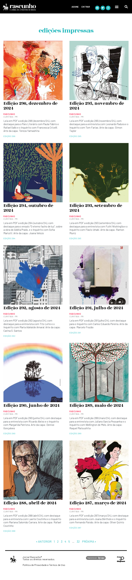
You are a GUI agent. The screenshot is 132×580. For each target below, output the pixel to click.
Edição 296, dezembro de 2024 (30, 106)
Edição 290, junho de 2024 (31, 405)
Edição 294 (9, 238)
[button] (117, 6)
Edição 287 (75, 527)
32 (78, 541)
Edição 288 (9, 531)
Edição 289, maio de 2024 (96, 405)
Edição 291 (75, 332)
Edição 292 (9, 336)
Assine (75, 6)
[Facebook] (97, 8)
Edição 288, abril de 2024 (30, 503)
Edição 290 (9, 433)
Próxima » (89, 541)
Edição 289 (75, 433)
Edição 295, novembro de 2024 (96, 106)
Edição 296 (9, 136)
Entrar (85, 6)
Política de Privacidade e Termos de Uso (44, 565)
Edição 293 (75, 238)
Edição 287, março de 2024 (97, 503)
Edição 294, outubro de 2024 (28, 208)
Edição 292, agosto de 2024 (31, 308)
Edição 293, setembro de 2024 (95, 208)
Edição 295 (75, 136)
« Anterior (44, 541)
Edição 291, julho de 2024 (96, 308)
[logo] (29, 7)
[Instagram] (108, 8)
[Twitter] (103, 8)
